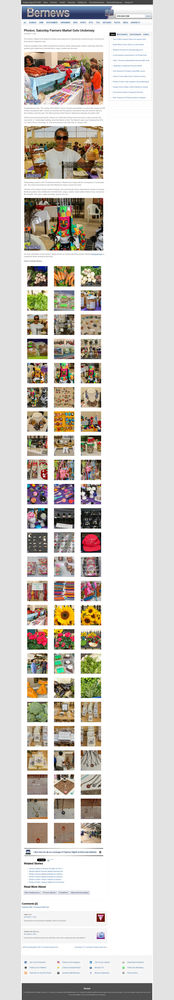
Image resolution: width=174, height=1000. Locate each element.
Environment (65, 22)
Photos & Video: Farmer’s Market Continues (45, 879)
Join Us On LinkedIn (102, 962)
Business (32, 22)
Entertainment (52, 22)
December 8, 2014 (30, 934)
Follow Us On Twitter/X (38, 968)
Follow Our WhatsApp (135, 968)
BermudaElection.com (114, 2)
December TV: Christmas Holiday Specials (90, 947)
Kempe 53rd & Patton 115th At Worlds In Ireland (130, 87)
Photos (117, 22)
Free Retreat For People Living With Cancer (129, 71)
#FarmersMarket (49, 893)
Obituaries (107, 22)
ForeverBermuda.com (96, 2)
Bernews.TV (129, 2)
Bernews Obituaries (102, 973)
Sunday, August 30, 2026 (32, 2)
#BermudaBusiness (32, 893)
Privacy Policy (132, 973)
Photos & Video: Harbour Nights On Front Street (46, 882)
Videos (125, 22)
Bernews (87, 988)
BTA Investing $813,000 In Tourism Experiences (40, 947)
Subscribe (71, 2)
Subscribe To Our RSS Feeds (40, 973)
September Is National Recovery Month (127, 66)
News (75, 22)
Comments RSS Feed (41, 907)
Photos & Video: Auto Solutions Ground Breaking (131, 82)
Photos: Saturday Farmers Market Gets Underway (59, 30)
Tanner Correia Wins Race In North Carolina (129, 76)
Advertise (53, 2)
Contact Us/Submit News (71, 968)
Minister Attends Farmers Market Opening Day (46, 871)
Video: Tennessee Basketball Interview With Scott (131, 60)
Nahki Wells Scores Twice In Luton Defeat (128, 45)
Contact (62, 2)
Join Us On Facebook (38, 962)
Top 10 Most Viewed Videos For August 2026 (129, 39)
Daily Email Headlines (135, 962)
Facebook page (96, 254)
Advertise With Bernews (71, 973)
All (25, 22)
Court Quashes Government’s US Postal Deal (130, 55)
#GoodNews (63, 893)
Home (46, 2)
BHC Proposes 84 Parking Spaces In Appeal (129, 98)
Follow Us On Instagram (71, 962)
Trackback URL (27, 907)
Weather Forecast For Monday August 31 (128, 50)
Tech (98, 22)
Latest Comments (135, 34)
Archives (146, 34)
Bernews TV (99, 968)
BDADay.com (82, 2)
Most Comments (122, 34)
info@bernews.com (72, 992)
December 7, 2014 (30, 917)
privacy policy (118, 992)
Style (91, 22)
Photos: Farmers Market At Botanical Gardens (46, 874)
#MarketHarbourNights (80, 893)
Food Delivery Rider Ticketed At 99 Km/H (128, 92)
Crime (41, 22)
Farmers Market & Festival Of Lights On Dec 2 (46, 869)
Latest (113, 34)
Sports (83, 22)
